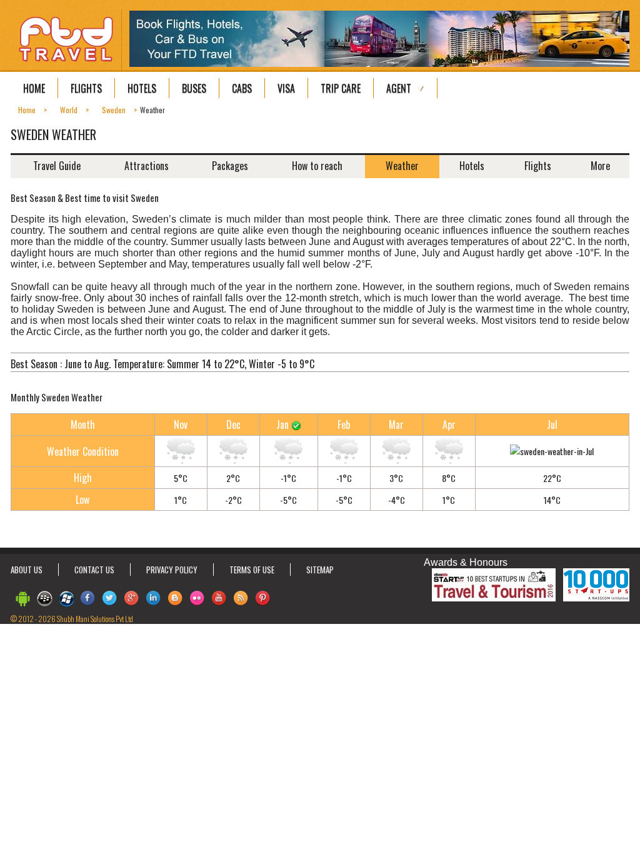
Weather (402, 165)
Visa (286, 88)
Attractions (146, 165)
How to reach (317, 165)
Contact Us (94, 569)
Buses (194, 88)
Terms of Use (251, 569)
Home (34, 88)
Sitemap (320, 569)
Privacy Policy (172, 569)
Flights (86, 88)
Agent (398, 88)
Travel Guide (57, 165)
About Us (26, 569)
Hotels (142, 88)
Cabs (242, 88)
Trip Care (341, 88)
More (600, 165)
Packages (230, 165)
